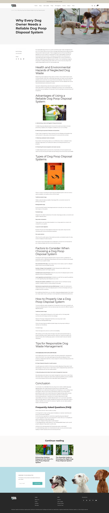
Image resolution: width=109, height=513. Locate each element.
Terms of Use (60, 505)
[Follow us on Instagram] (89, 500)
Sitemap (37, 505)
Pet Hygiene (58, 5)
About (68, 5)
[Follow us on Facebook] (83, 500)
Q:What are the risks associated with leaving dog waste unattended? (51, 426)
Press (52, 5)
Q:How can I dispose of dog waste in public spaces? (47, 420)
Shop (40, 5)
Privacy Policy (60, 503)
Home (36, 5)
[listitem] (16, 59)
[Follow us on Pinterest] (93, 500)
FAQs (73, 5)
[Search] (92, 5)
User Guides (46, 5)
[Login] (94, 5)
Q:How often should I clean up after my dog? (46, 410)
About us (37, 499)
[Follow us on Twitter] (86, 500)
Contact (36, 503)
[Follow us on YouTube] (96, 500)
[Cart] (97, 5)
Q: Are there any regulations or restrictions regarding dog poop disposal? (52, 416)
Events (64, 5)
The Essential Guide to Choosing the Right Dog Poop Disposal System (64, 459)
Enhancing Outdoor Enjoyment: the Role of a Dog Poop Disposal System (44, 460)
